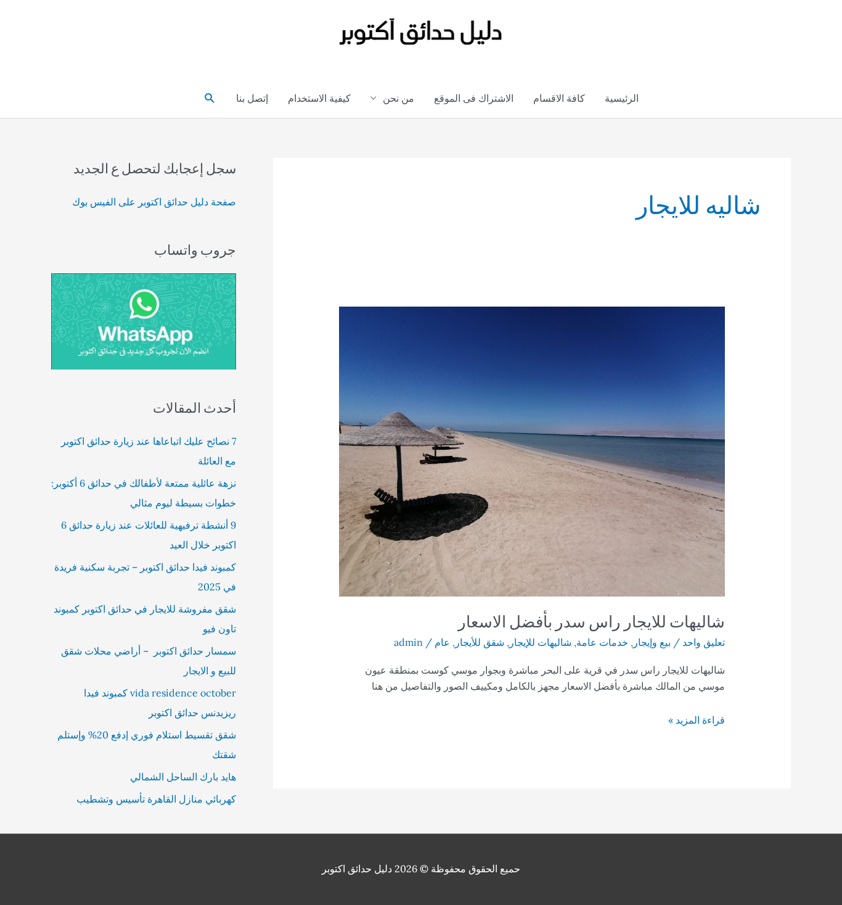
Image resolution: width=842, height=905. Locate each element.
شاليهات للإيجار (540, 642)
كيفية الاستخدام (319, 98)
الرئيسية (622, 98)
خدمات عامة (602, 642)
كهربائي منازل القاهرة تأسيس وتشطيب (156, 799)
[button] (209, 98)
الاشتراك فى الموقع (473, 98)
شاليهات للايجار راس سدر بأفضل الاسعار (591, 621)
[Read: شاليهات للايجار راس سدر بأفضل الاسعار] (532, 450)
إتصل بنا (252, 98)
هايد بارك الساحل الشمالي (183, 777)
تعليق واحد (703, 642)
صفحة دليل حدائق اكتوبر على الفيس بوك (154, 202)
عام (442, 642)
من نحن (398, 98)
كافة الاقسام (559, 98)
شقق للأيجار (479, 642)
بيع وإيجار (652, 642)
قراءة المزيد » (696, 720)
